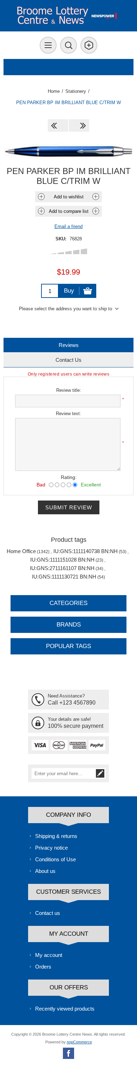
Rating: (69, 477)
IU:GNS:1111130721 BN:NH (64, 577)
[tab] (69, 345)
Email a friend (68, 226)
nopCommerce (79, 1042)
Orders (43, 967)
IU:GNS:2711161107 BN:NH (62, 568)
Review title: (68, 390)
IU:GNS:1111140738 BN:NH (85, 551)
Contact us (47, 913)
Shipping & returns (56, 836)
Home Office (21, 551)
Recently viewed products (64, 1009)
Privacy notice (51, 848)
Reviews (69, 345)
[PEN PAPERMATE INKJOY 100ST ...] (58, 125)
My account (48, 955)
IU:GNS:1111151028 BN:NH (62, 560)
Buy (69, 290)
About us (45, 871)
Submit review (68, 507)
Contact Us (68, 360)
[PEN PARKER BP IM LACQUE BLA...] (79, 125)
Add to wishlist (69, 196)
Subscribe (100, 773)
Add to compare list (69, 211)
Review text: (68, 413)
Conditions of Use (55, 859)
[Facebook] (68, 1053)
